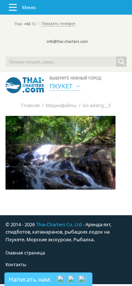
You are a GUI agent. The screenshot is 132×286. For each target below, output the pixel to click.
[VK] (86, 51)
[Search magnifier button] (121, 61)
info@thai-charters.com (67, 41)
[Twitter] (55, 51)
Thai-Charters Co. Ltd (59, 224)
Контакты (16, 264)
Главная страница (25, 253)
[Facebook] (66, 51)
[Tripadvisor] (45, 51)
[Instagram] (76, 51)
